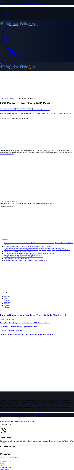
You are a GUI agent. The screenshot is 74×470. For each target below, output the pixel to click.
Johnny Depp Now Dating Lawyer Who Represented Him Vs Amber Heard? (25, 323)
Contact (6, 16)
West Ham (14, 201)
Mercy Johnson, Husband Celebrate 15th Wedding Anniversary (23, 255)
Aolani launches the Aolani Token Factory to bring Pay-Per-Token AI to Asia (27, 246)
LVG (5, 201)
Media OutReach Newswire (16, 54)
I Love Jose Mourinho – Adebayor (11, 330)
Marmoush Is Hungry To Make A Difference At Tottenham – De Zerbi (25, 260)
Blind (1, 201)
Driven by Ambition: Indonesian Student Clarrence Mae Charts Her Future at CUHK (30, 253)
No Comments (24, 108)
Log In (2, 465)
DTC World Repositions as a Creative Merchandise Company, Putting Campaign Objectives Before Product (37, 250)
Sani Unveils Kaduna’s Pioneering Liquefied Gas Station (18, 326)
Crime (6, 35)
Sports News (3, 108)
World (9, 56)
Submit (21, 418)
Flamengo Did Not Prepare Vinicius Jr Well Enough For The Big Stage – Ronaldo (26, 334)
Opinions (10, 51)
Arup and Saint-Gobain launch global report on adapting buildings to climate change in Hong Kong (34, 248)
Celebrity (6, 33)
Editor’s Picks (12, 47)
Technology (7, 42)
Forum (6, 14)
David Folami (11, 108)
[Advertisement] (37, 84)
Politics (6, 38)
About (6, 7)
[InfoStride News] (19, 26)
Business (6, 31)
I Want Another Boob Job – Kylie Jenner (16, 258)
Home (6, 30)
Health (10, 49)
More (5, 44)
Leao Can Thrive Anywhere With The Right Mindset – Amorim (23, 257)
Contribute (7, 11)
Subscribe (3, 61)
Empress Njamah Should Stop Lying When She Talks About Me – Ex (34, 315)
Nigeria (6, 37)
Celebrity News (4, 319)
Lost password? (5, 469)
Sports (6, 40)
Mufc (9, 201)
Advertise (7, 9)
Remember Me (6, 467)
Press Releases (12, 52)
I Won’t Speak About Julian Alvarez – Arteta (17, 251)
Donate (6, 12)
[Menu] (1, 63)
